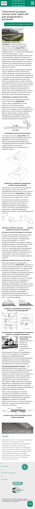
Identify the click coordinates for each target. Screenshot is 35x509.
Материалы (4, 479)
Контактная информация (8, 473)
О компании (4, 466)
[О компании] (1, 463)
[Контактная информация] (1, 469)
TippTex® (5, 436)
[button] (17, 24)
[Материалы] (1, 476)
